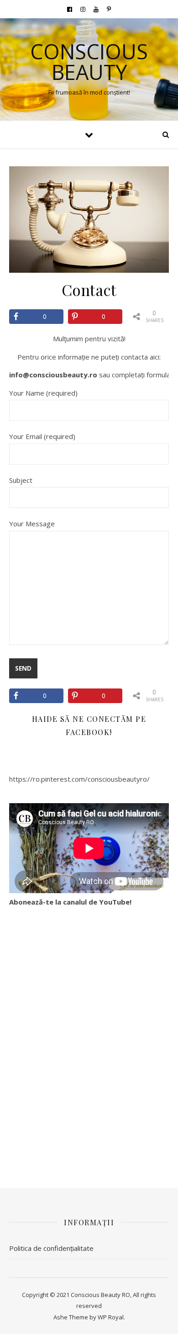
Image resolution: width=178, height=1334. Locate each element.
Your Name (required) (43, 392)
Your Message (32, 523)
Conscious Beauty (89, 61)
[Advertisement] (89, 1044)
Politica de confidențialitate (51, 1248)
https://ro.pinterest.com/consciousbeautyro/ (79, 778)
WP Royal (111, 1317)
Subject (20, 480)
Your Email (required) (42, 436)
